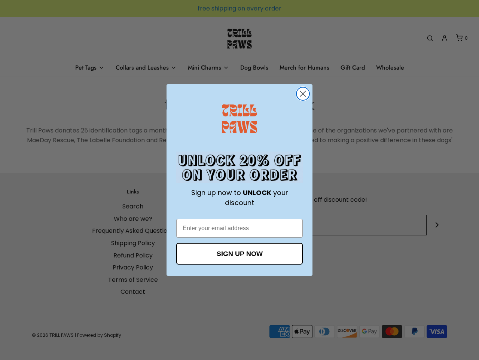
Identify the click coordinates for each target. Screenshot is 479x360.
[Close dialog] (302, 93)
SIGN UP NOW (240, 253)
